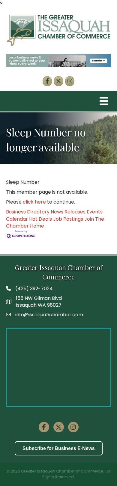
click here (34, 201)
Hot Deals (40, 219)
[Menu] (104, 101)
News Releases (68, 211)
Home (37, 225)
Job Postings (68, 219)
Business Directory (28, 211)
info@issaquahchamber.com (49, 314)
